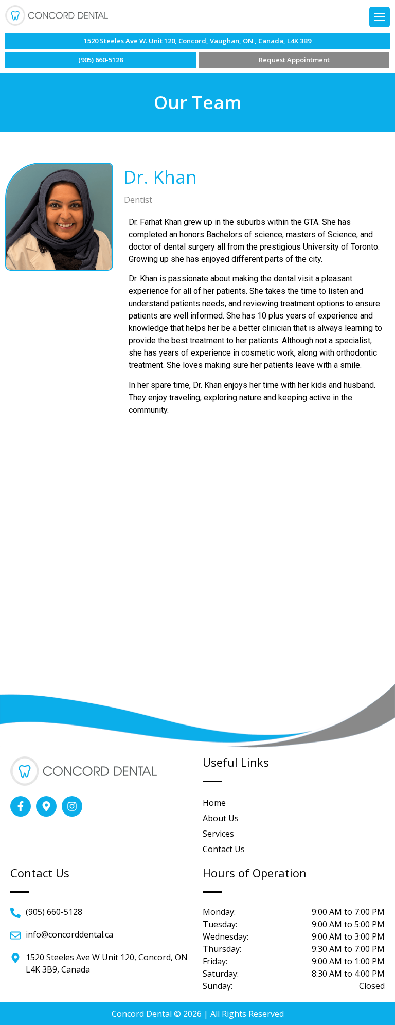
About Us (221, 818)
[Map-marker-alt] (46, 806)
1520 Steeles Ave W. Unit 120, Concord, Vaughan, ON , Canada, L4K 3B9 (197, 40)
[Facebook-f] (20, 806)
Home (214, 802)
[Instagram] (72, 806)
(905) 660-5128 (100, 59)
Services (218, 833)
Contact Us (224, 849)
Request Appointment (294, 59)
